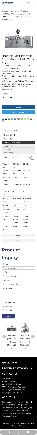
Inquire (18, 107)
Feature (7, 149)
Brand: (6, 135)
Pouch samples (9, 153)
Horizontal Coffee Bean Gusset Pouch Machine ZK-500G (25, 341)
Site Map (22, 426)
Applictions (8, 146)
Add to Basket (18, 112)
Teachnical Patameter (12, 142)
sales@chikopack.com (12, 384)
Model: (6, 130)
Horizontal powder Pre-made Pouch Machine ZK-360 (12, 341)
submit (8, 316)
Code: (6, 139)
